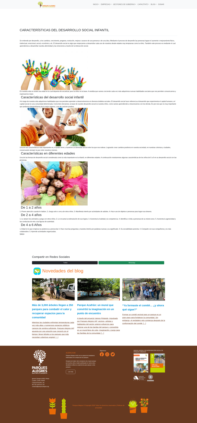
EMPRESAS (105, 4)
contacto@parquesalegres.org (40, 386)
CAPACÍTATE (143, 4)
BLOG (153, 4)
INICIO (95, 4)
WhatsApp (132, 262)
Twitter (65, 262)
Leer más (70, 371)
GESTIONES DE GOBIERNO (124, 4)
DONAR (161, 4)
